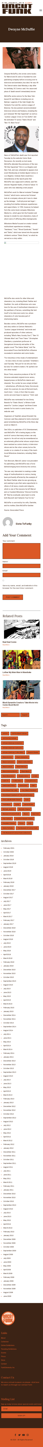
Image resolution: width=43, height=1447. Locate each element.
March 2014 (7, 1049)
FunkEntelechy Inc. (8, 1368)
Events (3, 1353)
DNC (33, 785)
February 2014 (8, 1053)
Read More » (6, 645)
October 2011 (8, 1159)
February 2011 (8, 1186)
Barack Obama (33, 752)
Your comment (9, 541)
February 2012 (8, 1144)
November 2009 (9, 1243)
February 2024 (8, 848)
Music (26, 814)
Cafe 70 (5, 781)
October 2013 (8, 1068)
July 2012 (7, 1125)
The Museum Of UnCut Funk (27, 828)
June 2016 (7, 947)
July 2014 (7, 1034)
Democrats (23, 785)
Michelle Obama (24, 809)
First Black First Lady (10, 790)
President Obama (9, 823)
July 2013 (7, 1080)
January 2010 (8, 1235)
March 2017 (7, 916)
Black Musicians (8, 776)
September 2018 (9, 863)
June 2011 (7, 1175)
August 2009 (8, 1254)
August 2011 (8, 1167)
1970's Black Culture (19, 733)
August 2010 (8, 1209)
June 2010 (7, 1216)
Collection (5, 1342)
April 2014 (7, 1045)
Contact (4, 1364)
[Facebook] (15, 1435)
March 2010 (7, 1228)
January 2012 (8, 1148)
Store (3, 1360)
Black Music (26, 771)
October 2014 (8, 1023)
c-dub (35, 776)
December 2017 (9, 890)
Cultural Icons (31, 781)
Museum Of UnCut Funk (11, 814)
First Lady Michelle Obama (12, 800)
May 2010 (7, 1220)
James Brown (28, 804)
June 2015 (7, 992)
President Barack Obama (24, 818)
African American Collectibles (13, 752)
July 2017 (7, 901)
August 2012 (8, 1121)
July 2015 (7, 989)
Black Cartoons (8, 762)
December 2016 (9, 928)
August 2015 (8, 985)
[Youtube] (23, 1435)
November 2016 (9, 932)
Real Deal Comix (9, 642)
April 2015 (7, 1000)
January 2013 (8, 1102)
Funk (27, 800)
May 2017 (7, 909)
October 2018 (8, 859)
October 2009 (8, 1247)
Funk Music (7, 804)
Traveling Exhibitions (8, 1349)
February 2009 (8, 1277)
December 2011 (9, 1152)
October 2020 (8, 852)
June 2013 (7, 1083)
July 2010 (7, 1213)
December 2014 (9, 1015)
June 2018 (7, 871)
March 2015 (7, 1004)
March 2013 (7, 1095)
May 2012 (7, 1133)
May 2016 (7, 951)
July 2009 (7, 1258)
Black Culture (7, 766)
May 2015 (7, 996)
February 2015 (8, 1008)
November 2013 (9, 1064)
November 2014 (9, 1019)
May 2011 (7, 1178)
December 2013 (9, 1061)
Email (5, 571)
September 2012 (9, 1118)
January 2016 (8, 966)
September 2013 (9, 1072)
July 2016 (7, 943)
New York (36, 814)
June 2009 (7, 1262)
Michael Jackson (8, 809)
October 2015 (8, 977)
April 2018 (7, 875)
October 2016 (8, 935)
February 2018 (8, 882)
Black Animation (22, 757)
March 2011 (7, 1182)
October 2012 (8, 1114)
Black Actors (7, 757)
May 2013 (7, 1087)
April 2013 (7, 1091)
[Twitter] (19, 1435)
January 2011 (8, 1190)
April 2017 (7, 913)
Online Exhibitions (8, 1345)
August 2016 (8, 939)
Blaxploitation (23, 776)
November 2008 (9, 1289)
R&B (29, 823)
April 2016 (7, 954)
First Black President (29, 790)
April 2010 (7, 1224)
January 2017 (8, 924)
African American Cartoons (12, 748)
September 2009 (9, 1251)
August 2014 (8, 1030)
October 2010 (8, 1201)
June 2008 (7, 1296)
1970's (5, 733)
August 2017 (8, 897)
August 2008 (8, 1292)
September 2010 (9, 1205)
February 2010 (8, 1232)
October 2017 (8, 894)
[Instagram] (28, 1435)
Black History (21, 766)
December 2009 (9, 1239)
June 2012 (7, 1129)
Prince (21, 823)
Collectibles (17, 781)
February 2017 (8, 920)
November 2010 (9, 1197)
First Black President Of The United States (18, 795)
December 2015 (9, 970)
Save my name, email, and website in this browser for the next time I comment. (20, 587)
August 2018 (8, 867)
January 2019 (8, 856)
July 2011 (7, 1171)
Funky (17, 804)
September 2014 (9, 1026)
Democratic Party (9, 785)
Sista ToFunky (8, 828)
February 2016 (8, 962)
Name (5, 562)
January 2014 (8, 1057)
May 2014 (7, 1042)
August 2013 (8, 1076)
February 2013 (8, 1099)
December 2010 (9, 1194)
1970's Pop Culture (9, 738)
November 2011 (9, 1156)
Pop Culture (7, 818)
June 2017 (7, 905)
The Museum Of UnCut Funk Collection (16, 833)
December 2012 (9, 1106)
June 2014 (7, 1038)
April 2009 (7, 1270)
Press (3, 1356)
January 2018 (8, 886)
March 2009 (7, 1273)
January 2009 (8, 1281)
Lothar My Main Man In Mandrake (17, 672)
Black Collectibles (24, 762)
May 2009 (7, 1266)
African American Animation (12, 743)
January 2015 (8, 1011)
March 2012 (7, 1140)
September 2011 (9, 1163)
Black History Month (10, 771)
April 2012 (7, 1137)
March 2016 (7, 958)
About (3, 1338)
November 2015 (9, 973)
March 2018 (7, 878)
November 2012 (9, 1110)
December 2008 (9, 1285)
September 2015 (9, 981)
